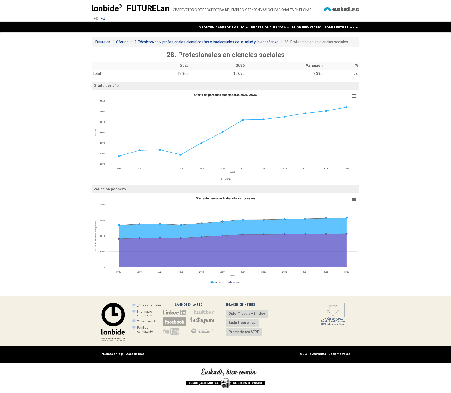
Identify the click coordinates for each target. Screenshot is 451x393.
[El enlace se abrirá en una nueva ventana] (174, 312)
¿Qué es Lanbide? (149, 305)
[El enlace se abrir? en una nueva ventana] (202, 331)
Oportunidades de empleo (222, 27)
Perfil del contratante (145, 329)
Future (148, 8)
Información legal (112, 354)
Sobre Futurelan (340, 27)
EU (103, 18)
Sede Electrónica (242, 323)
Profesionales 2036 (268, 27)
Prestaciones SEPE (244, 332)
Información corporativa (145, 313)
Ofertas (122, 42)
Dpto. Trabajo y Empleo (247, 313)
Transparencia (146, 321)
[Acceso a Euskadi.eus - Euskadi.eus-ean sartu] (341, 8)
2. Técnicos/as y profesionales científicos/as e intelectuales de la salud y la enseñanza (206, 42)
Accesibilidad (135, 354)
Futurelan (102, 42)
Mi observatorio (306, 27)
